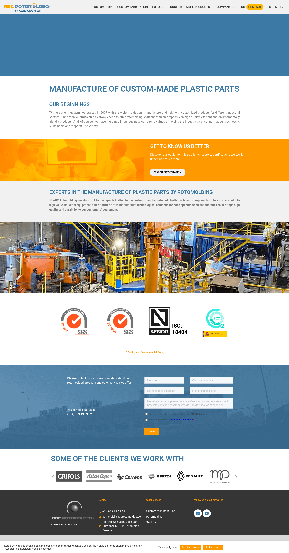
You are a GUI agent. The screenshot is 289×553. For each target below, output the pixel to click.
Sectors (157, 7)
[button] (53, 477)
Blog (241, 7)
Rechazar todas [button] (213, 547)
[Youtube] (207, 513)
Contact (255, 7)
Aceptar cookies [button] (190, 547)
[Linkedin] (198, 513)
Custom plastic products (190, 7)
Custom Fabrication (132, 7)
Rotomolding (104, 7)
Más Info (163, 547)
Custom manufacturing (160, 511)
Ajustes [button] (173, 547)
